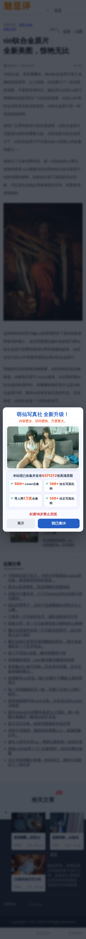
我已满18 (59, 523)
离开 (20, 523)
